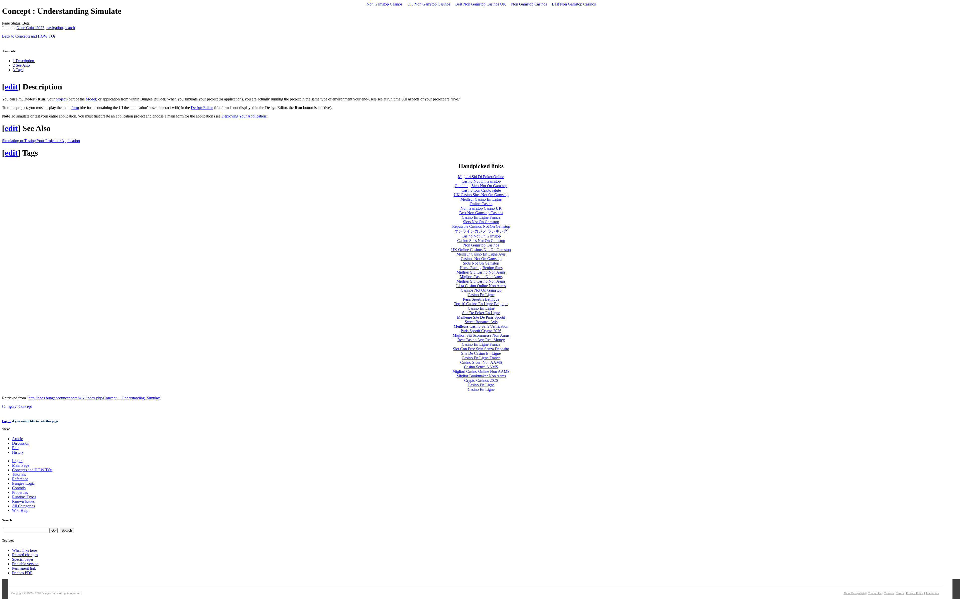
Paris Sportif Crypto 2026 (481, 331)
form (75, 107)
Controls (19, 488)
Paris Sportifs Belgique (481, 299)
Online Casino (481, 204)
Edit (15, 448)
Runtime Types (24, 497)
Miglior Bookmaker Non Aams (481, 376)
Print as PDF (22, 573)
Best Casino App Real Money (481, 340)
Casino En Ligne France (481, 217)
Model (91, 99)
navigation (54, 28)
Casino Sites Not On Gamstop (481, 240)
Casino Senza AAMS (481, 367)
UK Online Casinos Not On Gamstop (481, 250)
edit (11, 86)
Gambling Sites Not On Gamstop (481, 186)
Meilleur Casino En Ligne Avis (481, 254)
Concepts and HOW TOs (32, 470)
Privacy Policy (914, 593)
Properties (20, 492)
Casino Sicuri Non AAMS (481, 362)
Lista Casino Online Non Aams (481, 286)
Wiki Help (20, 510)
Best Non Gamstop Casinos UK (480, 4)
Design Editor (202, 107)
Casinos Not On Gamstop (481, 259)
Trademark (932, 593)
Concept (25, 406)
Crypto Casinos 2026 (481, 380)
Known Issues (23, 501)
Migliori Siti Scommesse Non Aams (481, 335)
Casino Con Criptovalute (481, 190)
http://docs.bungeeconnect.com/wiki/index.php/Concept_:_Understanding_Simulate (95, 398)
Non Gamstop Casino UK (481, 208)
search (70, 28)
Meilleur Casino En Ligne (481, 199)
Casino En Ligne (481, 295)
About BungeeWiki (855, 593)
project (61, 99)
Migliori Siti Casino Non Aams (481, 272)
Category (9, 406)
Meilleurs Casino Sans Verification (481, 326)
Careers (889, 593)
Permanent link (24, 568)
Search (7, 520)
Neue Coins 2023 (30, 28)
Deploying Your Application (243, 116)
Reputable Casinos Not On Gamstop (481, 226)
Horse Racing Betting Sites (481, 268)
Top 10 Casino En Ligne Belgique (481, 304)
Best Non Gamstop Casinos (574, 4)
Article (17, 439)
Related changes (25, 555)
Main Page (20, 465)
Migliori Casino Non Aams (481, 277)
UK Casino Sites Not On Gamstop (481, 195)
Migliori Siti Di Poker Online (481, 177)
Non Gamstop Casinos (384, 4)
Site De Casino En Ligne (481, 353)
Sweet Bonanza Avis (481, 322)
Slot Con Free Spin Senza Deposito (481, 349)
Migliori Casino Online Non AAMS (481, 371)
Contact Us (875, 593)
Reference (20, 479)
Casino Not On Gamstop (481, 181)
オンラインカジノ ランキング (481, 231)
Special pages (23, 559)
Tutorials (19, 474)
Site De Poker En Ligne (481, 313)
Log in (6, 421)
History (18, 452)
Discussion (20, 443)
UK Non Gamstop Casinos (428, 4)
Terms (900, 593)
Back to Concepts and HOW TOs (29, 36)
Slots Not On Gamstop (481, 222)
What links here (24, 550)
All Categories (23, 506)
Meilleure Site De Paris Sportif (481, 317)
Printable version (25, 564)
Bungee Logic (23, 483)
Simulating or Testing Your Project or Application (41, 141)
